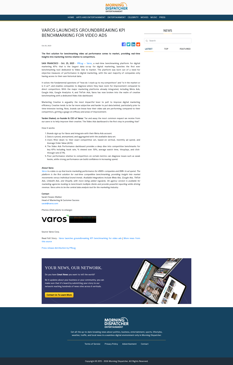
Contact (144, 343)
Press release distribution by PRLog (59, 248)
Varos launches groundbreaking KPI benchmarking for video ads (90, 238)
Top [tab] (166, 48)
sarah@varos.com (50, 203)
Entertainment (117, 17)
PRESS (162, 17)
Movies (144, 17)
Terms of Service (92, 343)
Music (153, 17)
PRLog (80, 63)
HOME (71, 17)
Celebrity (133, 17)
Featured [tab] (185, 48)
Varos (89, 63)
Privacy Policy (111, 343)
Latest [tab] (149, 48)
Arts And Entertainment (90, 17)
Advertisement (129, 343)
